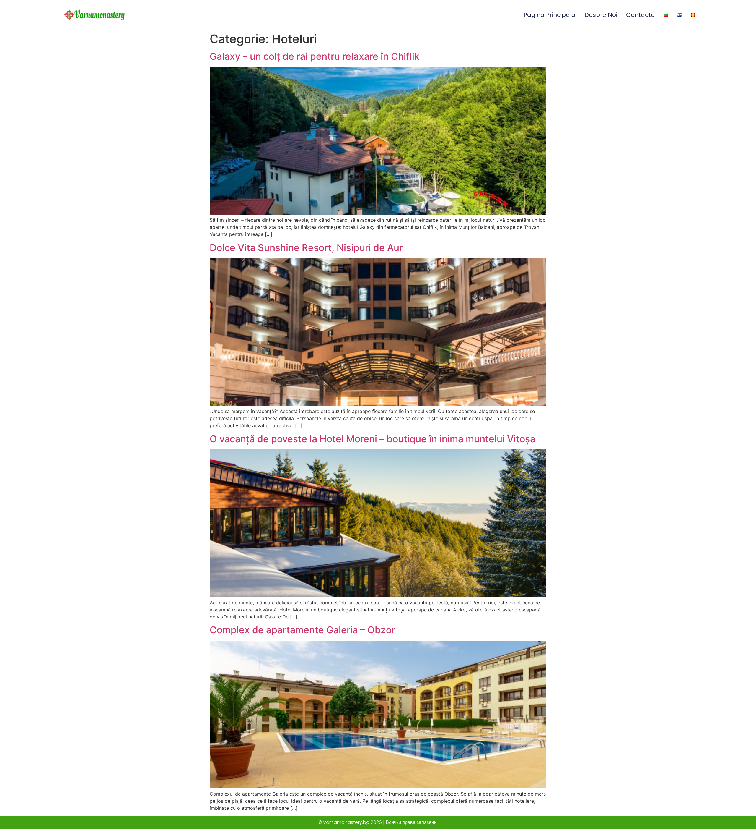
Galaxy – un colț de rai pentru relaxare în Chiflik (315, 56)
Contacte (640, 15)
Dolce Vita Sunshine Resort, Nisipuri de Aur (306, 247)
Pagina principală (550, 15)
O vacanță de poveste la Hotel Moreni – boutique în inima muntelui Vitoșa (372, 439)
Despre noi (600, 15)
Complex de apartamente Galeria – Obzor (302, 630)
